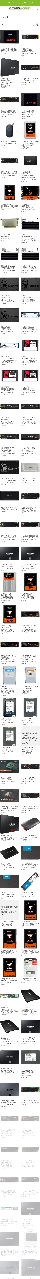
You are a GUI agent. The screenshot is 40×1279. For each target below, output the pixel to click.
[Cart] (37, 8)
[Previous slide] (2, 3)
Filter (5, 25)
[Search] (7, 8)
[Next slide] (37, 3)
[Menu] (2, 8)
